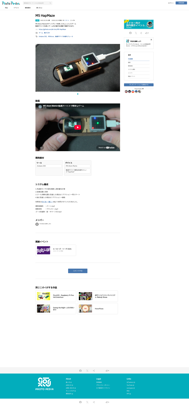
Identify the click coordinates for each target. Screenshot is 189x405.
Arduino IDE (41, 166)
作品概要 (130, 59)
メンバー (130, 73)
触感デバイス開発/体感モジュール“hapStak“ (76, 171)
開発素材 (28, 8)
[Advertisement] (77, 334)
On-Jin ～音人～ (47, 202)
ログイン (171, 3)
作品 (6, 8)
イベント (16, 8)
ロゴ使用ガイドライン (103, 388)
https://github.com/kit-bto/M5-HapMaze (52, 29)
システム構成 (131, 69)
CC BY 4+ (66, 20)
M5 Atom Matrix (71, 166)
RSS (128, 391)
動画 (129, 62)
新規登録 (181, 3)
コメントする (77, 271)
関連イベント (131, 76)
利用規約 (99, 382)
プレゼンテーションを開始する (138, 85)
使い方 (39, 8)
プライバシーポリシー (103, 385)
